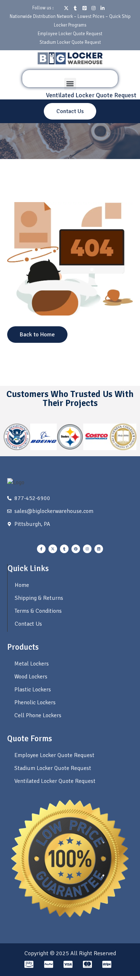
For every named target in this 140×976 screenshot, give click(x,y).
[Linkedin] (98, 549)
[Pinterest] (75, 549)
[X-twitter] (52, 549)
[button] (70, 84)
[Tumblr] (64, 549)
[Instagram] (87, 549)
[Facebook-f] (41, 549)
